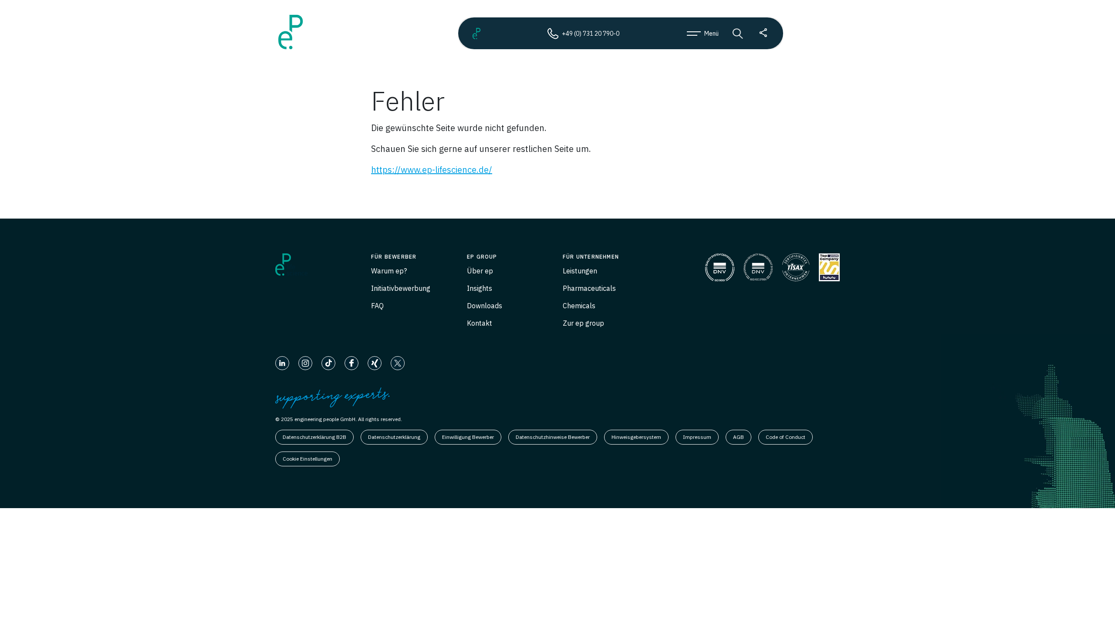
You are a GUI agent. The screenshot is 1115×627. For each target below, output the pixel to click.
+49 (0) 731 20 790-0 (590, 33)
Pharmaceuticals (589, 288)
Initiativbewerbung (400, 288)
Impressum (697, 437)
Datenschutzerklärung (394, 437)
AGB (738, 437)
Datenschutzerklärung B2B (314, 437)
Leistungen (580, 270)
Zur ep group (583, 323)
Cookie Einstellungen (307, 458)
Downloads (484, 305)
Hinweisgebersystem (636, 437)
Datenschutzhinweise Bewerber (553, 437)
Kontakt (479, 323)
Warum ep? (389, 270)
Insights (479, 288)
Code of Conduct (785, 437)
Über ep (480, 270)
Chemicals (579, 305)
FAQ (377, 305)
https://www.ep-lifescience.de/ (431, 169)
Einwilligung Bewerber (468, 437)
